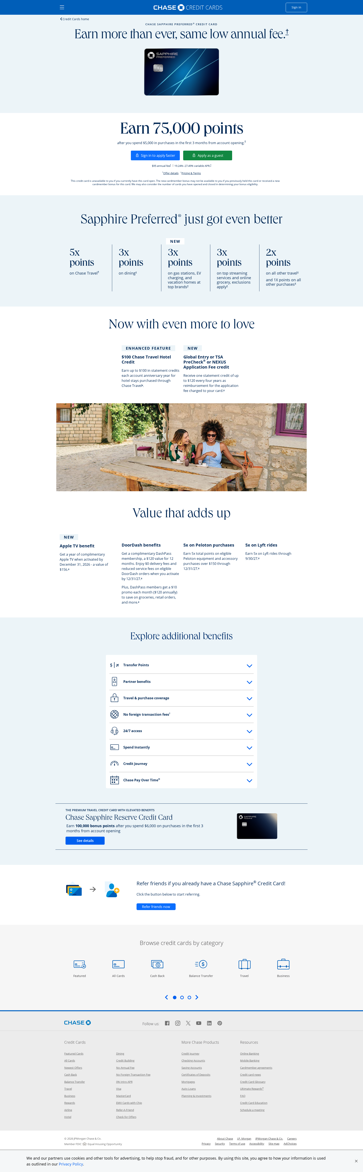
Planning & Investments (196, 1096)
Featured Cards (73, 1053)
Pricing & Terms (191, 173)
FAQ (242, 1096)
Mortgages (188, 1082)
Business (284, 976)
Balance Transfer (201, 976)
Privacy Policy (71, 1164)
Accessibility (256, 1143)
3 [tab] (189, 997)
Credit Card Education (253, 1103)
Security (220, 1143)
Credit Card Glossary (253, 1082)
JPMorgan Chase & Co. (269, 1138)
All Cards (119, 976)
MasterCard (123, 1096)
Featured (80, 976)
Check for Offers (126, 1117)
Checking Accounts (193, 1060)
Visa (118, 1089)
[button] (356, 1161)
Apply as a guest (215, 155)
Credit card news (250, 1074)
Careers (292, 1138)
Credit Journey (190, 1053)
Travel (246, 976)
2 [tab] (182, 997)
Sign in (299, 7)
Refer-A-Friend (125, 1110)
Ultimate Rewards (252, 1089)
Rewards (69, 1103)
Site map (273, 1143)
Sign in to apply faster (160, 155)
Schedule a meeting (252, 1110)
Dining (120, 1053)
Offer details (171, 173)
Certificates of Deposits (196, 1074)
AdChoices (290, 1143)
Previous (166, 997)
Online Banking (249, 1053)
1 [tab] (175, 997)
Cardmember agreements (256, 1068)
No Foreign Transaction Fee (133, 1074)
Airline (68, 1110)
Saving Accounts (192, 1068)
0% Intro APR (124, 1082)
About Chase (225, 1138)
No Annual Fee (125, 1068)
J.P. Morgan (244, 1138)
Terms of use (237, 1143)
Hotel (67, 1117)
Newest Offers (73, 1068)
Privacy (206, 1143)
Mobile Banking (249, 1060)
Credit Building (125, 1060)
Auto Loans (189, 1089)
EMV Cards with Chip (129, 1103)
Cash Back (157, 976)
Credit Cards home (76, 18)
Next (196, 997)
